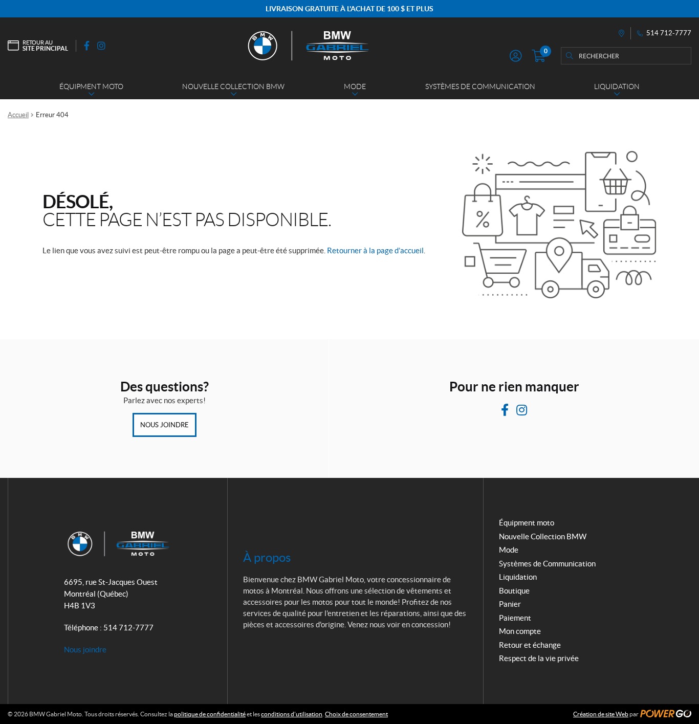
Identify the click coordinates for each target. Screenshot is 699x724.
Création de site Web (600, 714)
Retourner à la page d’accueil (375, 250)
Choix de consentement (356, 714)
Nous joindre (164, 425)
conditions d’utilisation (291, 714)
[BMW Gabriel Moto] (308, 45)
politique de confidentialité (210, 714)
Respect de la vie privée (539, 658)
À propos (267, 557)
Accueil (18, 115)
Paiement (515, 617)
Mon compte (520, 631)
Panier (510, 604)
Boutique (514, 590)
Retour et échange (530, 645)
